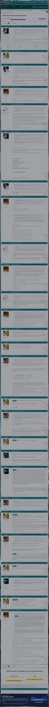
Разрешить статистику (39, 699)
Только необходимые (39, 702)
